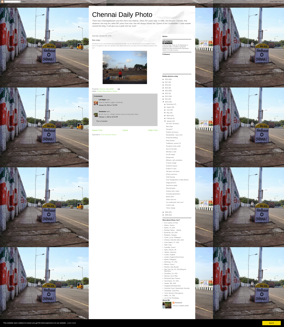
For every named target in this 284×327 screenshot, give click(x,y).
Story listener (170, 140)
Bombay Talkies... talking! (172, 230)
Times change (170, 208)
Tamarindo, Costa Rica (171, 291)
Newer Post (97, 130)
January (169, 121)
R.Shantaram (182, 45)
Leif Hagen (102, 99)
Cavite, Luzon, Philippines (172, 237)
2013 (166, 93)
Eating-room (170, 157)
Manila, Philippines (170, 259)
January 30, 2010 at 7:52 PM (108, 105)
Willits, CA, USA (169, 295)
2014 (166, 90)
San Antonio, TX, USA (171, 281)
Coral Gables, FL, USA (171, 242)
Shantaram (102, 111)
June (168, 110)
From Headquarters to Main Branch (177, 180)
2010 (166, 102)
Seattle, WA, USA (170, 283)
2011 (166, 99)
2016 (166, 85)
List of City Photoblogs (171, 298)
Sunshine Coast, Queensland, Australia (176, 288)
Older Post (153, 130)
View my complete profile (181, 305)
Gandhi (99, 91)
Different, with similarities (174, 160)
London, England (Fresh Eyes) (174, 257)
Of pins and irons (171, 174)
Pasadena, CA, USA (171, 273)
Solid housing (170, 177)
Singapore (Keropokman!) (172, 286)
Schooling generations (173, 194)
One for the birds (171, 149)
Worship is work (171, 152)
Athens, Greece (169, 225)
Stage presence (171, 183)
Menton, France (169, 264)
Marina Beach (107, 91)
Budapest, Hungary (170, 235)
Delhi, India (168, 245)
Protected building (172, 137)
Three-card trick (171, 199)
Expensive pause (171, 166)
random (114, 91)
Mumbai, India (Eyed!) (171, 267)
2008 (166, 215)
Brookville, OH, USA (171, 232)
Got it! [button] (271, 323)
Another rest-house (172, 132)
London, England (169, 254)
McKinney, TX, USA (170, 262)
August (169, 107)
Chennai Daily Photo (122, 14)
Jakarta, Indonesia (170, 252)
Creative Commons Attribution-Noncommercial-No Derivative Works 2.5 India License (176, 48)
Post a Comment (102, 121)
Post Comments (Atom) (108, 135)
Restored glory (170, 188)
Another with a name (172, 191)
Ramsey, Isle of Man (171, 276)
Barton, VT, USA (169, 228)
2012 (166, 96)
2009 (166, 212)
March (169, 115)
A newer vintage (171, 163)
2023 (166, 79)
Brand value (170, 196)
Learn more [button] (71, 323)
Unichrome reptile (171, 185)
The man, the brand (172, 123)
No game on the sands (173, 146)
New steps (169, 126)
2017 (166, 82)
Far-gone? (169, 129)
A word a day (170, 205)
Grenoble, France (169, 247)
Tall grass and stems (172, 171)
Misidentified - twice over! (174, 135)
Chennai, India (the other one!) (174, 240)
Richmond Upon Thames (172, 278)
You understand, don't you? (174, 202)
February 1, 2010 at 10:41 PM (108, 117)
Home (125, 130)
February (170, 118)
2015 (166, 88)
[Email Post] (118, 89)
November (170, 104)
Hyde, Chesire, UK (170, 250)
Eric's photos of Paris (171, 223)
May (168, 113)
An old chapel (170, 154)
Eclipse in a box (171, 168)
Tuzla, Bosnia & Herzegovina (173, 293)
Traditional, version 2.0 (173, 143)
